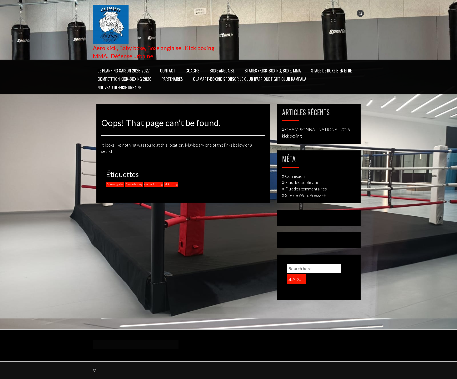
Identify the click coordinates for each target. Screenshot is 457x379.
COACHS (192, 70)
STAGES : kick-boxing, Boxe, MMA (273, 70)
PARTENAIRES (172, 79)
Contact (167, 70)
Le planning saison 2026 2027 (124, 70)
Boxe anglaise (115, 184)
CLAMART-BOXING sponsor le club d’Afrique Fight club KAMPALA (249, 79)
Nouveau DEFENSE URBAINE (119, 87)
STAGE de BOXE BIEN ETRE (331, 70)
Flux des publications (304, 182)
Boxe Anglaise (222, 70)
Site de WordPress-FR (306, 195)
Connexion (295, 176)
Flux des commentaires (306, 188)
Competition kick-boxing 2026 (124, 79)
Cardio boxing (133, 184)
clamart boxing (153, 184)
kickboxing (171, 184)
